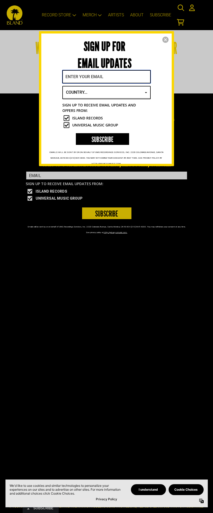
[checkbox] (107, 118)
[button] (165, 40)
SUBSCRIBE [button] (102, 139)
